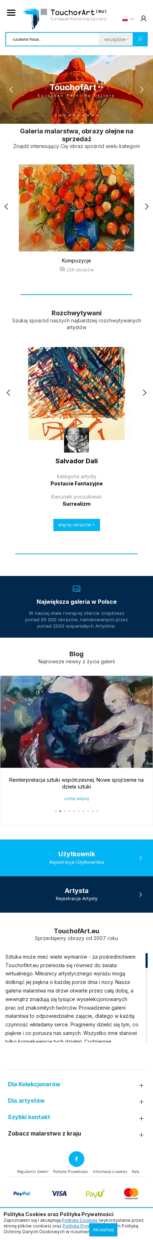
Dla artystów (26, 1100)
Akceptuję (103, 1229)
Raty (135, 1171)
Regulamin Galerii (32, 1171)
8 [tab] (88, 115)
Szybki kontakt (29, 1117)
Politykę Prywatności (84, 1226)
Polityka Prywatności (70, 1171)
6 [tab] (79, 115)
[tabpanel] (76, 89)
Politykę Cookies (79, 1220)
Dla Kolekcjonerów (34, 1084)
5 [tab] (74, 115)
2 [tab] (60, 115)
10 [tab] (97, 115)
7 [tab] (83, 115)
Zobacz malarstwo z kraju (44, 1133)
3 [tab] (65, 115)
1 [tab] (56, 115)
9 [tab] (93, 115)
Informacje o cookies (110, 1171)
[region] (76, 997)
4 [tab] (69, 115)
